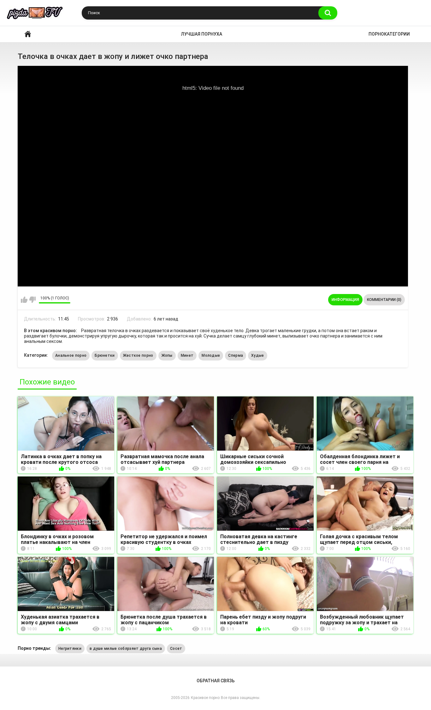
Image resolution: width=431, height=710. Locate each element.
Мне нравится (24, 300)
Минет (187, 355)
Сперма (235, 355)
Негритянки (69, 648)
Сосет (176, 648)
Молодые (211, 355)
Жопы (167, 355)
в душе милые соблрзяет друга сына (126, 648)
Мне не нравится (32, 300)
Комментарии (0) (384, 299)
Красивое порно (28, 34)
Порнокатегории (389, 34)
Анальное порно (70, 355)
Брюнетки (105, 355)
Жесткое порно (138, 355)
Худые (257, 355)
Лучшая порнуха (201, 34)
